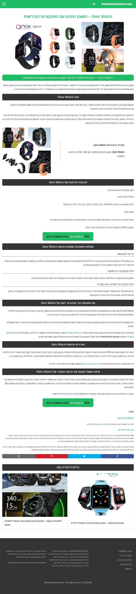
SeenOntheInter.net (116, 4)
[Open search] (4, 4)
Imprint (128, 568)
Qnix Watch (68, 236)
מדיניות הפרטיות (124, 560)
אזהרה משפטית (124, 551)
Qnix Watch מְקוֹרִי (125, 418)
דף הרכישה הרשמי (91, 363)
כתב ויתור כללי (125, 555)
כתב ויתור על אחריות (126, 430)
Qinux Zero (74, 332)
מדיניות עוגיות (125, 564)
